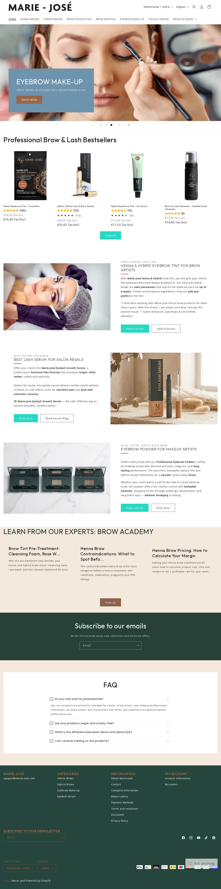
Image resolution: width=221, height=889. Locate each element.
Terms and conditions (124, 808)
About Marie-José (122, 778)
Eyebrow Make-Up (68, 790)
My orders (171, 784)
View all (110, 235)
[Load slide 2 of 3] (106, 125)
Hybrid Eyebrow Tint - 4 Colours (129, 206)
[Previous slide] (92, 125)
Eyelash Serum (66, 796)
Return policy (119, 796)
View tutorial (134, 508)
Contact (116, 784)
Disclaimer (117, 814)
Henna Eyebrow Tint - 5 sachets (21, 206)
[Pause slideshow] (128, 125)
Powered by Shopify (38, 880)
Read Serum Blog (57, 418)
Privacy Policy (119, 820)
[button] (184, 19)
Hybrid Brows (166, 328)
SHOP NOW (139, 100)
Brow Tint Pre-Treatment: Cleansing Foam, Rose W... (34, 551)
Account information (178, 778)
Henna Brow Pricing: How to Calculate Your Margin (180, 553)
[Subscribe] (137, 645)
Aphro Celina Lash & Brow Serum (75, 206)
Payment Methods (122, 802)
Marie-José (18, 880)
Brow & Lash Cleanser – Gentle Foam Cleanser (186, 207)
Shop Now (26, 418)
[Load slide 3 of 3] (111, 125)
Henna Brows (135, 328)
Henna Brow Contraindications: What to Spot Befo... (107, 554)
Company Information (124, 790)
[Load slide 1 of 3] (101, 125)
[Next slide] (120, 125)
